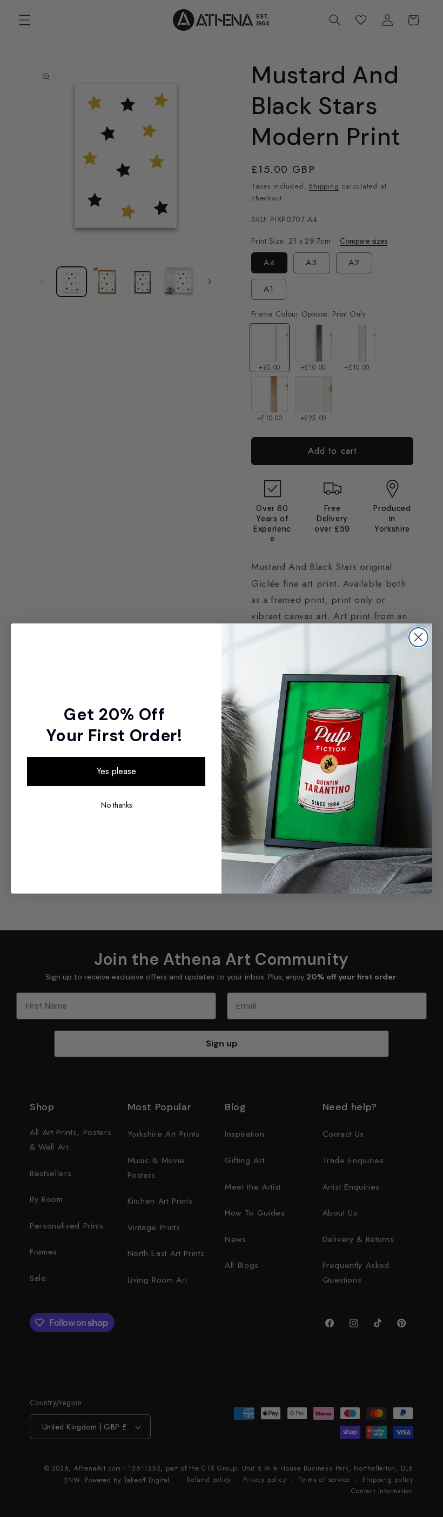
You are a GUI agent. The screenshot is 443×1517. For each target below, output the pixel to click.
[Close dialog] (418, 637)
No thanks (116, 805)
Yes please (116, 771)
